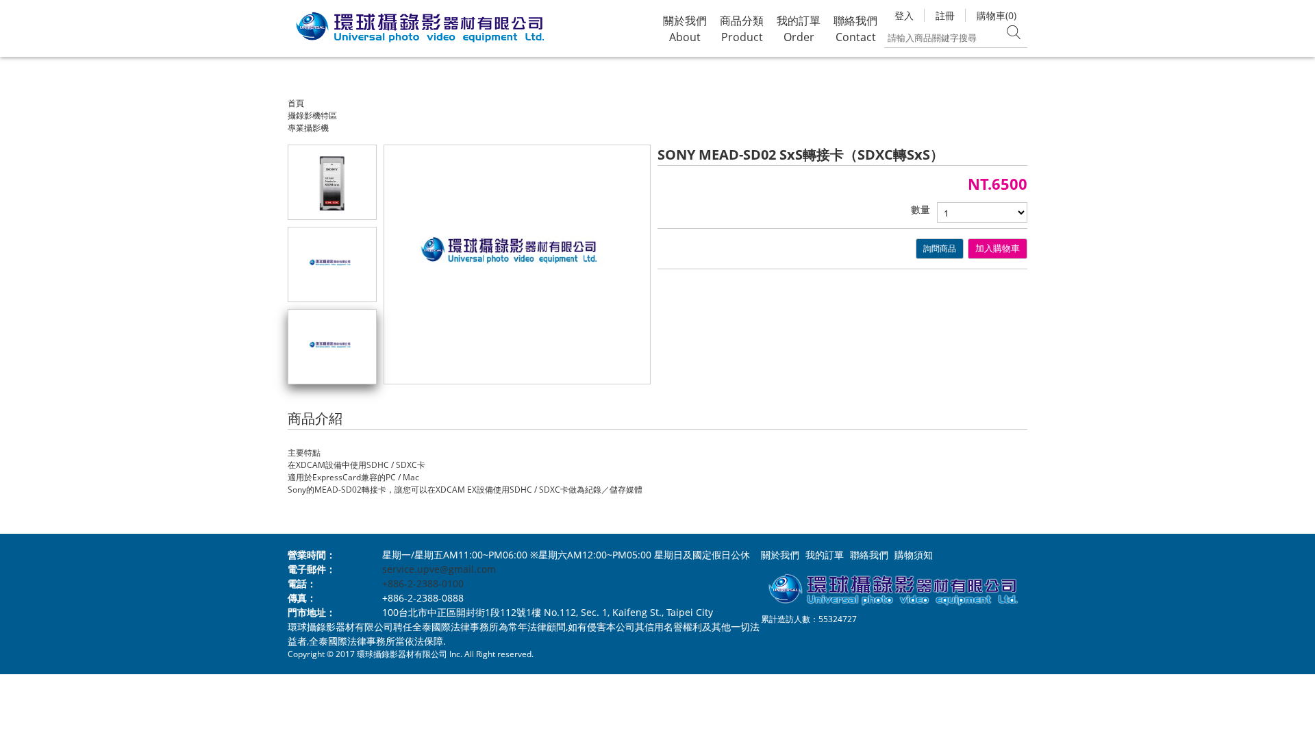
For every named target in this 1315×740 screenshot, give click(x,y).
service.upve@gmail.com (439, 569)
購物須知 (913, 554)
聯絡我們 (869, 554)
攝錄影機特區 (312, 115)
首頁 (296, 103)
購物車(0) (996, 15)
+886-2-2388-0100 (423, 583)
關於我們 (780, 554)
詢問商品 (939, 248)
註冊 (945, 15)
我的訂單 (824, 554)
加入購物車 (997, 248)
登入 (904, 15)
